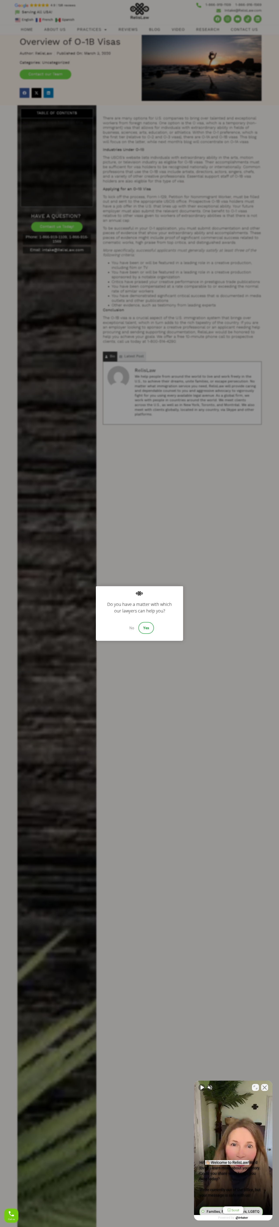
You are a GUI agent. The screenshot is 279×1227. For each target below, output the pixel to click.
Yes (146, 628)
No (131, 628)
